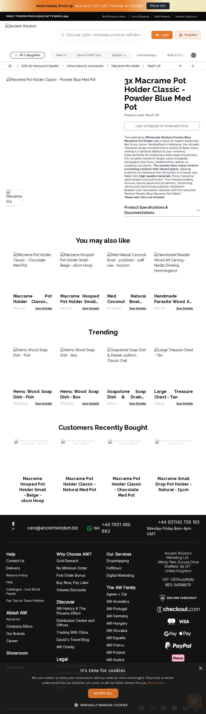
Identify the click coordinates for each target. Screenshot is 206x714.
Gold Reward (162, 16)
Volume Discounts (186, 16)
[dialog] (103, 688)
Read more (156, 683)
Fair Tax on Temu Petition (25, 601)
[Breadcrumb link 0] (10, 65)
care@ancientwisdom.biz (52, 527)
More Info (158, 6)
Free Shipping (140, 16)
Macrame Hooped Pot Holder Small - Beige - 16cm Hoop (32, 489)
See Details (43, 308)
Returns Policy (17, 575)
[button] (103, 705)
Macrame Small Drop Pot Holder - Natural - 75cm (174, 484)
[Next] (192, 65)
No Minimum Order (114, 16)
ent (114, 568)
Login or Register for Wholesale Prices (162, 126)
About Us (13, 619)
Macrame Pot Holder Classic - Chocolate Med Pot (126, 487)
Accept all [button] (103, 693)
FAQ (9, 582)
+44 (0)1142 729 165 (179, 522)
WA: (112, 528)
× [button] (200, 668)
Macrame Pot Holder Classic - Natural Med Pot (79, 484)
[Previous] (180, 65)
